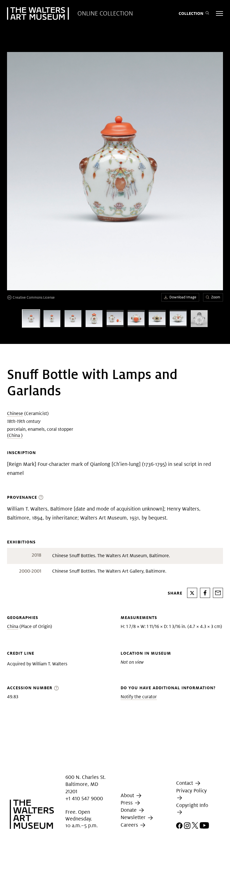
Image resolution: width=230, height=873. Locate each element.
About (128, 795)
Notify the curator (139, 697)
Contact (185, 783)
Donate (129, 810)
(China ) (15, 435)
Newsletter (134, 817)
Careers (130, 825)
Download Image (182, 297)
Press (127, 802)
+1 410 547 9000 (84, 798)
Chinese (15, 413)
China (12, 626)
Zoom (215, 297)
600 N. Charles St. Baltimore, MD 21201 (85, 784)
